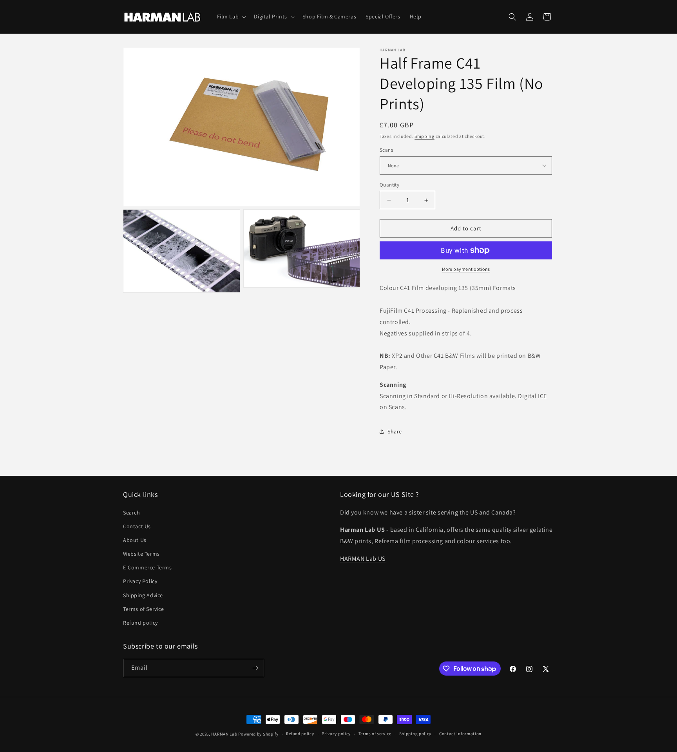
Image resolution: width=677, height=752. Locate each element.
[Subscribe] (255, 668)
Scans (386, 150)
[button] (231, 16)
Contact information (460, 733)
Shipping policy (415, 733)
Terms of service (374, 733)
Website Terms (141, 553)
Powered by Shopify (258, 734)
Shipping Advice (143, 595)
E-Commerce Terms (147, 567)
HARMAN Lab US (363, 558)
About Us (135, 540)
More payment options (466, 269)
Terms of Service (143, 608)
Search (131, 512)
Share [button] (394, 431)
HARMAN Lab (224, 734)
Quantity (389, 184)
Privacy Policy (140, 581)
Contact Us (137, 526)
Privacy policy (336, 733)
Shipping (424, 136)
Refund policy (140, 622)
